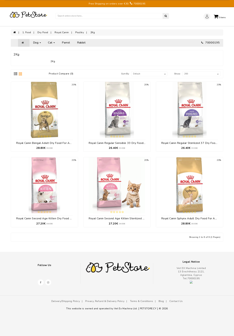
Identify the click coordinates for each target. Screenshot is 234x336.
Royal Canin (62, 32)
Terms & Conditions (141, 301)
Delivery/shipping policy (65, 301)
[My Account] (207, 18)
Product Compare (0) (61, 73)
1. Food (26, 32)
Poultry (79, 32)
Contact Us (176, 301)
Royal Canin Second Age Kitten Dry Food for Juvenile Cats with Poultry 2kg (65, 218)
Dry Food (43, 32)
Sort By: (125, 73)
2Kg (92, 32)
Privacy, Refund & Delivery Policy (104, 301)
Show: (177, 73)
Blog (161, 301)
